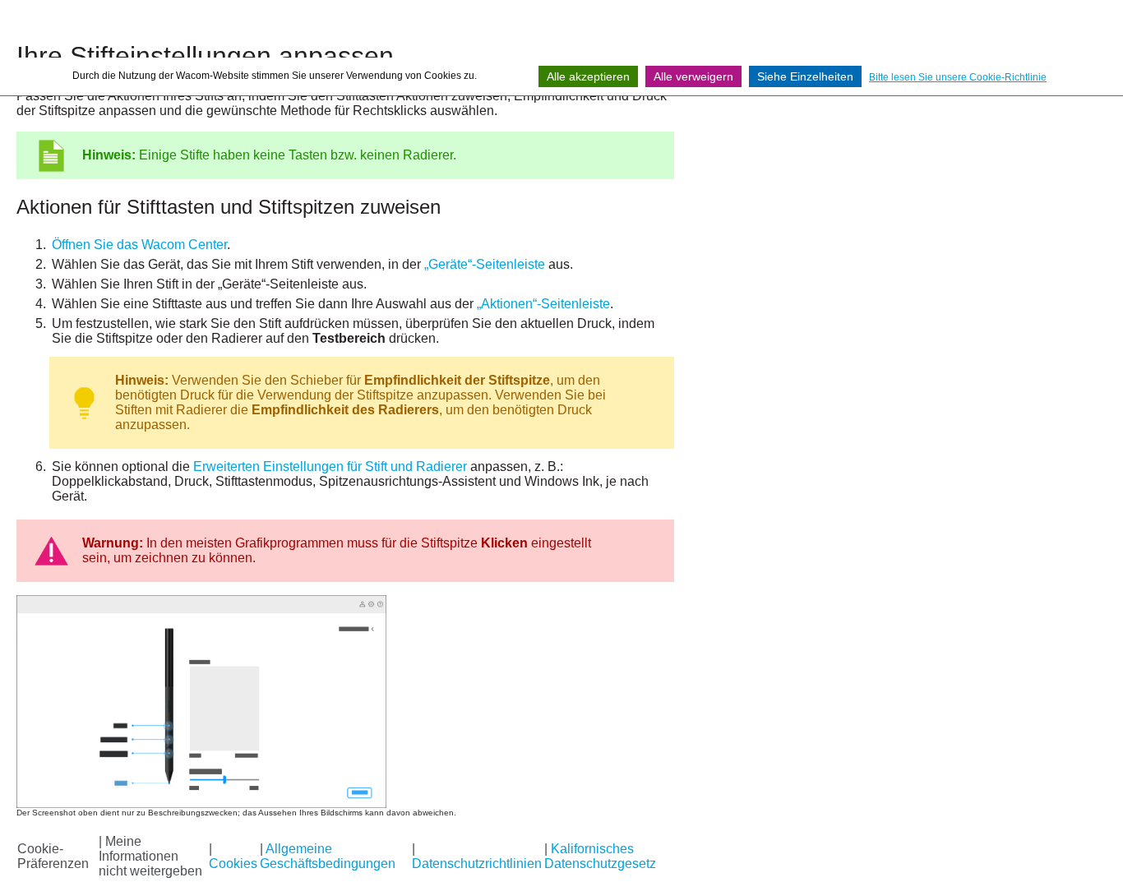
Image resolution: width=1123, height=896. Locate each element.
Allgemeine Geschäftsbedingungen (327, 856)
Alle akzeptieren (588, 76)
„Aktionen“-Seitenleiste (543, 304)
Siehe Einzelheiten (805, 76)
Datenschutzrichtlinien (477, 864)
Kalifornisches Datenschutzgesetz (600, 856)
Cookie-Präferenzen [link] (53, 856)
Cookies (233, 864)
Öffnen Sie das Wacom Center (139, 245)
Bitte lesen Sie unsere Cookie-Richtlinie (958, 77)
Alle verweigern (693, 76)
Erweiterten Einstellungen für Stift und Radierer (330, 466)
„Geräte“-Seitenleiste (484, 264)
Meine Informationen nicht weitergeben (150, 856)
